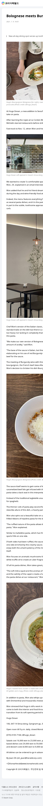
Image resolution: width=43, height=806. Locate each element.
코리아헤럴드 (12, 3)
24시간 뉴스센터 (25, 787)
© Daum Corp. (7, 798)
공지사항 (36, 787)
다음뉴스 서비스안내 (9, 787)
